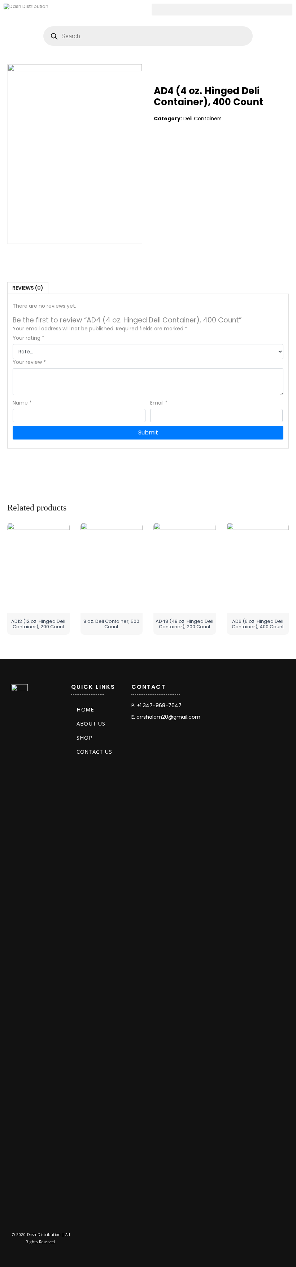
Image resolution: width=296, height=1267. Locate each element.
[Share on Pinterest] (189, 147)
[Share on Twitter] (174, 147)
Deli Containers (202, 118)
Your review (29, 362)
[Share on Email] (204, 147)
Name (22, 403)
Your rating (28, 338)
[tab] (27, 288)
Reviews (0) (27, 287)
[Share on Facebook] (159, 147)
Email (158, 403)
